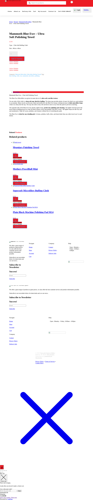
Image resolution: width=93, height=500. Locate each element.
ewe (21, 76)
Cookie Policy (39, 363)
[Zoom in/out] (0, 470)
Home (10, 11)
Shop (30, 250)
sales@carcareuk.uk (78, 258)
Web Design (50, 354)
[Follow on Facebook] (72, 2)
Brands (16, 22)
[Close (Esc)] (6, 470)
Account (31, 253)
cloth (18, 76)
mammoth (25, 76)
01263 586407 (76, 254)
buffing (14, 76)
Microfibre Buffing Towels (34, 74)
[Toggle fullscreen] (2, 470)
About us (17, 11)
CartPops (10, 499)
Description (16, 92)
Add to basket (16, 59)
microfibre (31, 76)
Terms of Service (50, 361)
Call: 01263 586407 (64, 11)
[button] (13, 62)
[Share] (4, 470)
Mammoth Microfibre (25, 22)
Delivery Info (26, 11)
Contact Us (52, 11)
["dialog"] (46, 486)
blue (10, 76)
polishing (37, 76)
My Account (42, 11)
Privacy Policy (53, 250)
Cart (34, 11)
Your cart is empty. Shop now (8, 497)
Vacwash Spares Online (47, 353)
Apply (19, 491)
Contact (51, 247)
